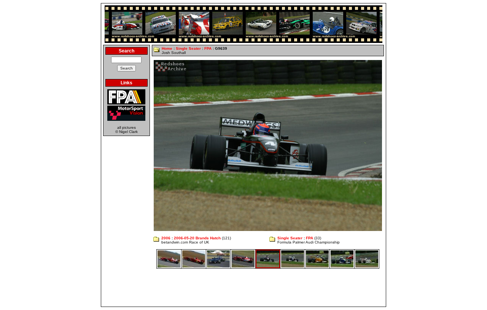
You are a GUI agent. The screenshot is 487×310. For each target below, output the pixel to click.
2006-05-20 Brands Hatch (197, 238)
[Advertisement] (243, 287)
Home (167, 48)
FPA (208, 48)
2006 (165, 238)
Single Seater (188, 48)
